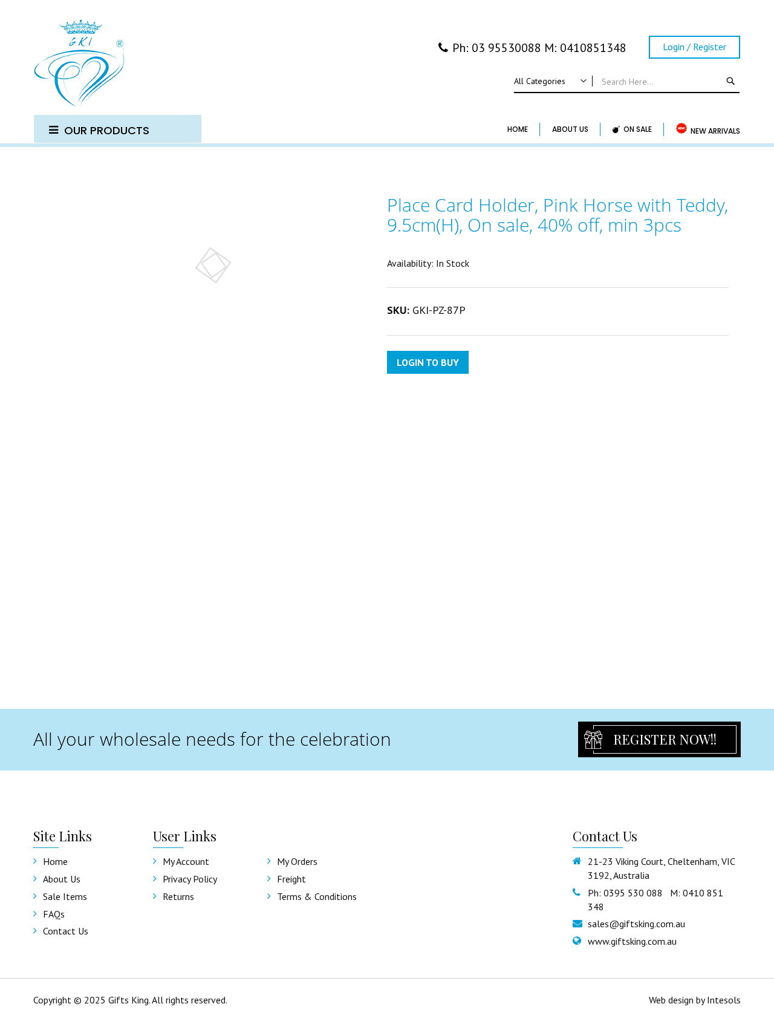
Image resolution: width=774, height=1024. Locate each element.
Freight (291, 879)
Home (55, 861)
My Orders (297, 861)
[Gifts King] (117, 65)
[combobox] (627, 81)
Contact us (65, 931)
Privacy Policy (190, 879)
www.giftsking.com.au (632, 941)
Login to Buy (428, 362)
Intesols (724, 1000)
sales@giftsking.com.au (636, 924)
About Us (61, 879)
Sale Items (65, 896)
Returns (178, 896)
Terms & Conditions (317, 896)
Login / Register (694, 47)
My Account (186, 861)
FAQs (54, 914)
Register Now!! (665, 739)
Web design (671, 1000)
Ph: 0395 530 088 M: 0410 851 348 (655, 900)
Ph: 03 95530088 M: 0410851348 (539, 48)
